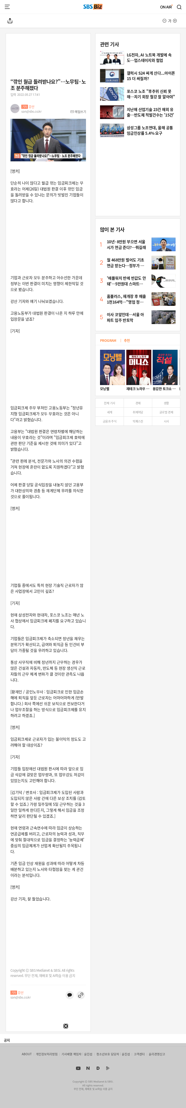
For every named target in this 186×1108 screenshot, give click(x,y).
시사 (166, 421)
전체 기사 (109, 403)
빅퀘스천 (138, 421)
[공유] (10, 21)
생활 (166, 403)
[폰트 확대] (175, 21)
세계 (109, 412)
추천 (127, 340)
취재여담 (138, 412)
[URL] (81, 995)
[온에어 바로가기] (166, 7)
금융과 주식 (109, 421)
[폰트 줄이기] (164, 21)
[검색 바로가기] (179, 7)
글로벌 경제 (166, 412)
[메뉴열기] (7, 7)
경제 (138, 403)
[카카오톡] (69, 995)
